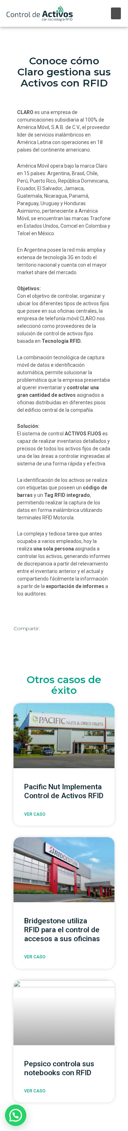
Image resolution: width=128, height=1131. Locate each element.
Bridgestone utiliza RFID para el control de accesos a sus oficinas (62, 930)
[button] (116, 13)
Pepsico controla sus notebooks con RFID (59, 1068)
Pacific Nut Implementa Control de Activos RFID (63, 791)
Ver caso (35, 814)
